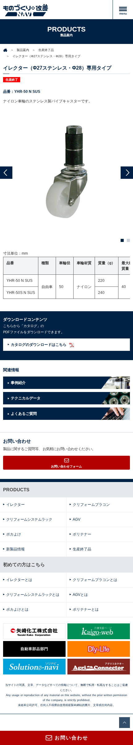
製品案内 (23, 50)
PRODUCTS (16, 489)
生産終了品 (46, 50)
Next (127, 172)
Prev (6, 172)
